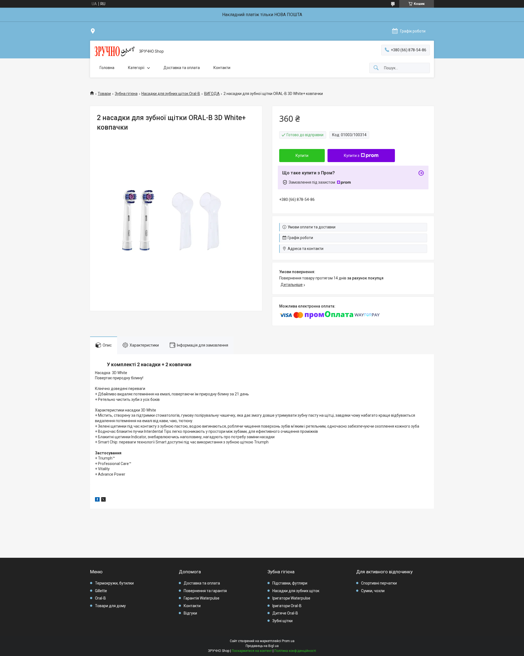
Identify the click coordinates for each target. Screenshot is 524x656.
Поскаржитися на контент (252, 651)
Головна (107, 67)
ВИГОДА (212, 93)
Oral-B (100, 598)
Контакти (221, 67)
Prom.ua (288, 641)
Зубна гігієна (126, 93)
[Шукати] (376, 68)
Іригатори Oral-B (287, 606)
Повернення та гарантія (205, 591)
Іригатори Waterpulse (291, 598)
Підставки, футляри (289, 583)
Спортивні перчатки (379, 583)
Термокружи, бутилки (114, 583)
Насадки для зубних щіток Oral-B (170, 93)
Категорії (136, 67)
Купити (302, 155)
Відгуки (190, 613)
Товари (104, 93)
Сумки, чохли (373, 591)
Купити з (351, 155)
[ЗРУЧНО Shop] (114, 51)
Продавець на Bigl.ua (262, 646)
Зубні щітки (282, 621)
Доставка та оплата (181, 67)
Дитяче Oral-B (285, 613)
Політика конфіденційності (295, 651)
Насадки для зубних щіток (295, 591)
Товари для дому (110, 606)
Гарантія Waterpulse (201, 598)
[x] (103, 500)
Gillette (101, 591)
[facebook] (97, 500)
